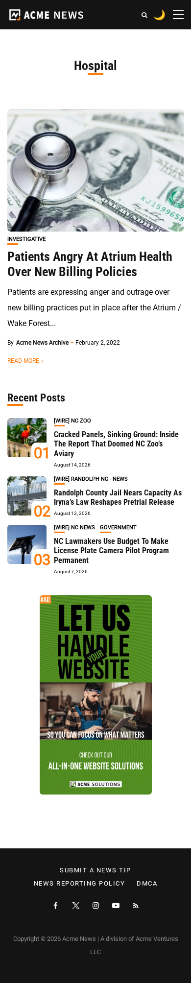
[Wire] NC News (74, 527)
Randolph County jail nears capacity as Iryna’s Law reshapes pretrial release (118, 497)
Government (118, 527)
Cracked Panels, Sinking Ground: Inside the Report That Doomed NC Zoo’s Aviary (116, 444)
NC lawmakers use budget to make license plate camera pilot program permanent (111, 550)
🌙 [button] (159, 15)
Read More (23, 360)
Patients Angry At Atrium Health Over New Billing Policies (89, 264)
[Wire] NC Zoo (72, 420)
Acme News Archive (42, 342)
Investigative (26, 239)
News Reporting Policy (79, 883)
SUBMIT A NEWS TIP (95, 870)
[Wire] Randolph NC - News (91, 479)
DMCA (147, 883)
